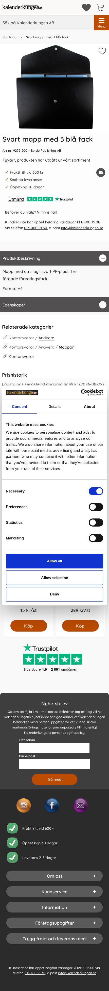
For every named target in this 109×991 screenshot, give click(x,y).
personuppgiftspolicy (68, 733)
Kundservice (54, 891)
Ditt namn (27, 740)
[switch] (96, 507)
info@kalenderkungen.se (82, 228)
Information (54, 907)
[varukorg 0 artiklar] (101, 7)
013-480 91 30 (35, 228)
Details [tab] (54, 406)
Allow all (54, 561)
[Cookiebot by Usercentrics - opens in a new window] (81, 392)
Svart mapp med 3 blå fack (47, 37)
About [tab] (89, 406)
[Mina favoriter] (86, 7)
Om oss (54, 876)
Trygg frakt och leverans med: (55, 938)
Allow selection (54, 578)
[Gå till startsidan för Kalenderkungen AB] (22, 7)
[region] (54, 258)
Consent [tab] (19, 406)
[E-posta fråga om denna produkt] (100, 172)
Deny (54, 594)
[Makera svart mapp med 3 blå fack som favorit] (102, 52)
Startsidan (10, 37)
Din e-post (27, 756)
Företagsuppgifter (54, 923)
